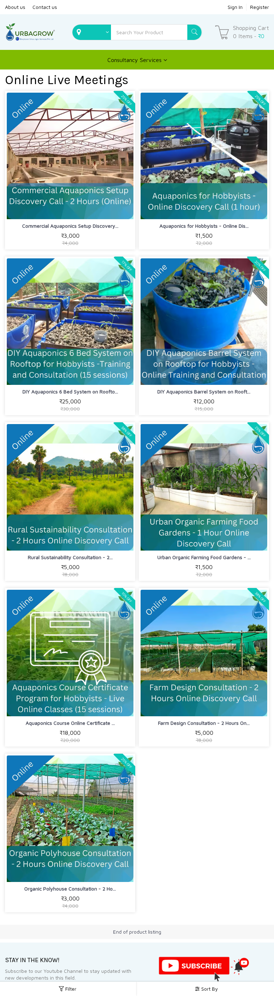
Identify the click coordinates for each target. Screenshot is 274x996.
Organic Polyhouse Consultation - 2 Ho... (70, 889)
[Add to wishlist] (70, 209)
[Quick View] (87, 209)
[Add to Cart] (53, 209)
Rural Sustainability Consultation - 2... (70, 557)
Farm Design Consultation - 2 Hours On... (204, 723)
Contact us (44, 7)
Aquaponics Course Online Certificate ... (70, 723)
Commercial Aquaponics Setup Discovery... (70, 226)
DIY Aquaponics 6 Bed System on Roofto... (70, 391)
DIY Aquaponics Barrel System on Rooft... (203, 391)
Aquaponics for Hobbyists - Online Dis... (204, 226)
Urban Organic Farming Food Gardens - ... (204, 557)
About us (15, 7)
